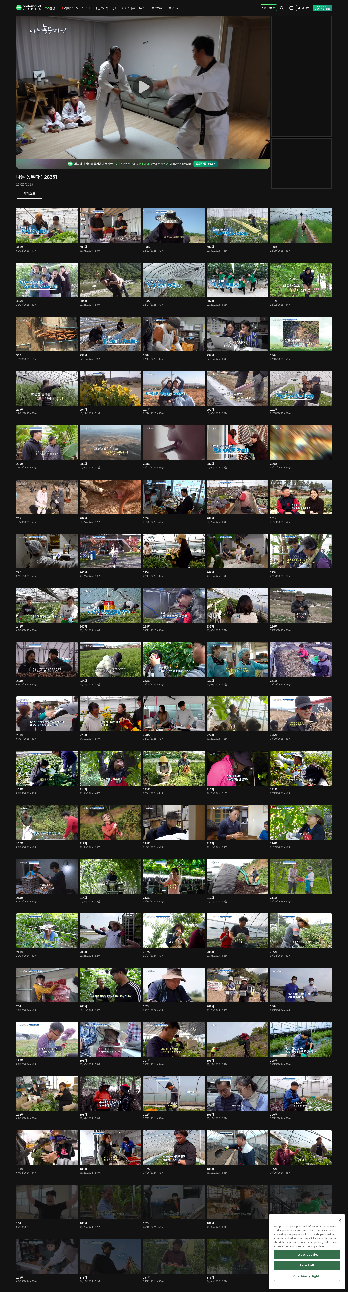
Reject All (307, 1265)
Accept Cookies (307, 1254)
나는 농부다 (28, 176)
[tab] (29, 193)
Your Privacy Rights (307, 1276)
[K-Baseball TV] (269, 7)
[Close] (339, 1220)
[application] (143, 87)
